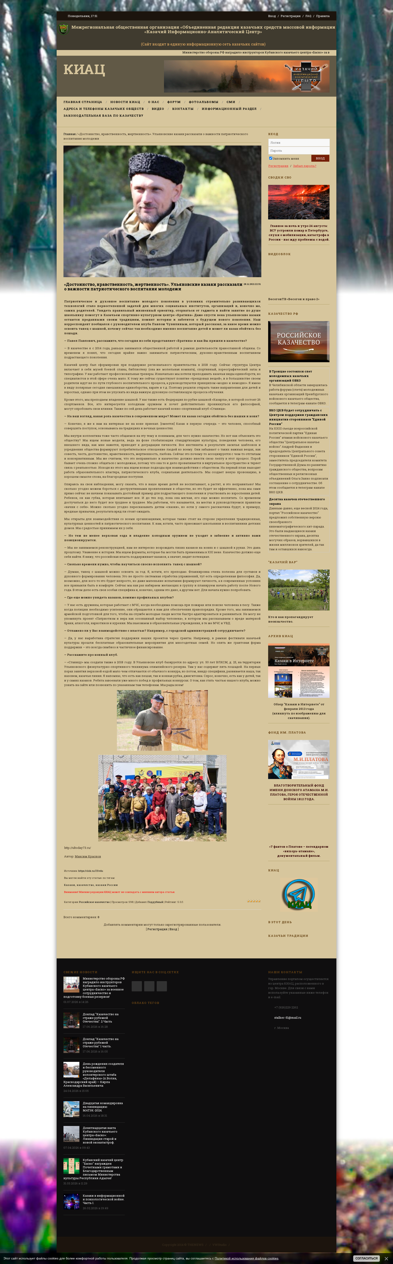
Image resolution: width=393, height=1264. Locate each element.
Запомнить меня (286, 158)
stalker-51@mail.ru (287, 1017)
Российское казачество (94, 902)
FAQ (308, 16)
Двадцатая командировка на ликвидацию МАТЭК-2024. (103, 1106)
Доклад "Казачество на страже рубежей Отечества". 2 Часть (100, 1017)
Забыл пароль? (304, 166)
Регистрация (291, 16)
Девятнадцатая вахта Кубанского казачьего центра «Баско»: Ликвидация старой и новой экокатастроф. (100, 1135)
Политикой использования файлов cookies (246, 1258)
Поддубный (155, 902)
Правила (323, 16)
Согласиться (366, 1258)
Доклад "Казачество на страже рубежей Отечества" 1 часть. (100, 1042)
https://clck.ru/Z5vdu (90, 870)
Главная (69, 134)
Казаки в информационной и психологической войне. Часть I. (104, 1199)
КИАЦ (84, 69)
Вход (272, 16)
